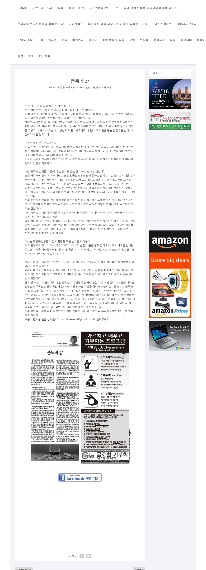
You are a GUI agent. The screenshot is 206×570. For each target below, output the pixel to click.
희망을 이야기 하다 (101, 87)
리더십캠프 (76, 24)
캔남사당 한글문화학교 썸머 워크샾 (41, 24)
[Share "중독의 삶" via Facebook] (82, 556)
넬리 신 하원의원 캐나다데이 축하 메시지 (151, 8)
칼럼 (61, 8)
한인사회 (44, 56)
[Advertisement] (80, 507)
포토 (116, 8)
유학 (132, 40)
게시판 (52, 40)
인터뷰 (144, 40)
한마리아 (64, 87)
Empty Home (163, 24)
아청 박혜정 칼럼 (113, 40)
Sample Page (42, 8)
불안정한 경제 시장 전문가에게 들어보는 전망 (118, 24)
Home (22, 8)
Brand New (187, 24)
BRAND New (99, 8)
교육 (65, 40)
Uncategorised (30, 40)
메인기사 (78, 40)
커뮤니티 (186, 40)
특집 (71, 8)
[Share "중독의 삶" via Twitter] (88, 556)
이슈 (82, 8)
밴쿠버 (93, 40)
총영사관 (159, 40)
